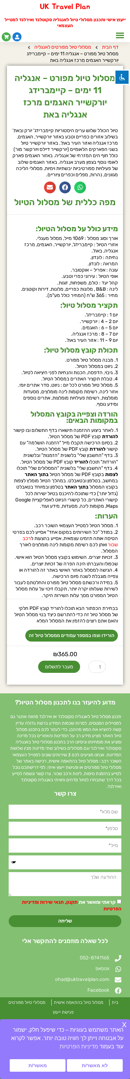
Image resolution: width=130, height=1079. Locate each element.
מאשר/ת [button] (37, 1065)
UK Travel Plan (65, 6)
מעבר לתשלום (59, 667)
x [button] (124, 1024)
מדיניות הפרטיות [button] (79, 1046)
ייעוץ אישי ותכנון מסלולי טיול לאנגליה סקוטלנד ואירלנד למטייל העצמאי (65, 22)
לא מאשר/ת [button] (95, 1065)
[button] (120, 35)
